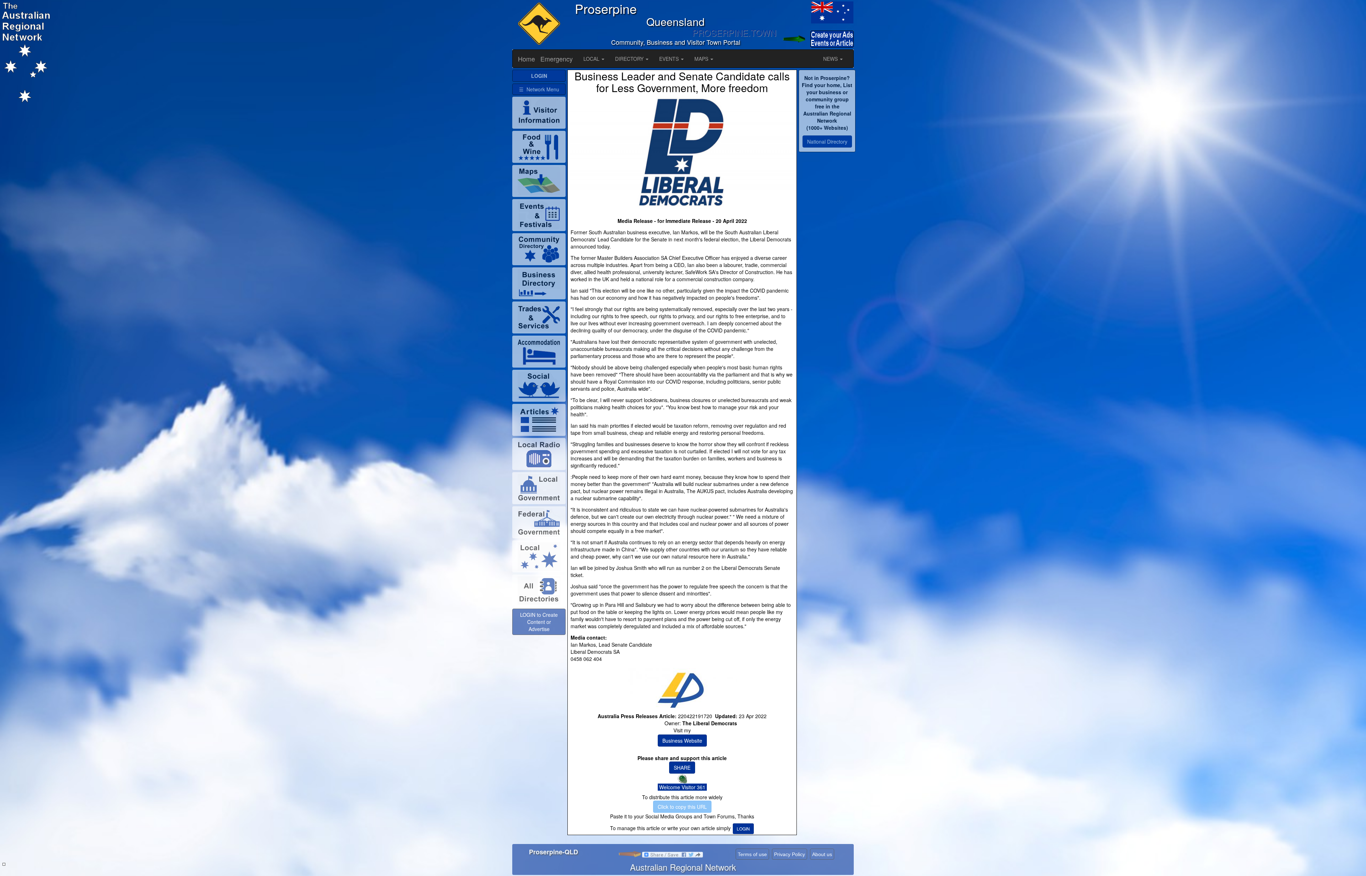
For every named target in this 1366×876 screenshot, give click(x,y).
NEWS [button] (831, 58)
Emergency (556, 58)
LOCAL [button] (592, 58)
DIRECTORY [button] (630, 58)
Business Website (682, 740)
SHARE (682, 767)
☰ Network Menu (539, 89)
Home (526, 58)
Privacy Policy (789, 854)
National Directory (827, 141)
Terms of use (752, 854)
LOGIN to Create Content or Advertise (539, 621)
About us (822, 854)
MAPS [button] (702, 58)
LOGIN (743, 829)
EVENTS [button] (669, 58)
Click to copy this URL (682, 806)
